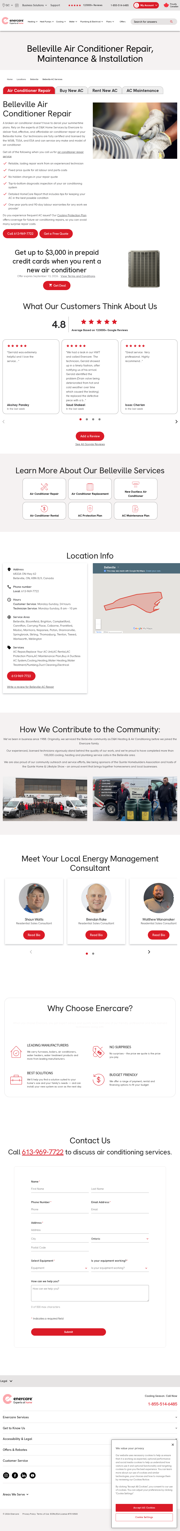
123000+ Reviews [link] (92, 5)
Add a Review (90, 436)
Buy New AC (71, 90)
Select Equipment (42, 1261)
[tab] (87, 954)
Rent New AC (104, 90)
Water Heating (57, 660)
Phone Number (40, 1202)
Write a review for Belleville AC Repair (30, 687)
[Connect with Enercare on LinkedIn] (23, 1475)
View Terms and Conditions (78, 276)
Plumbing (32, 665)
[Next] (149, 951)
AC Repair (19, 652)
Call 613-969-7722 (20, 234)
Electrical (63, 665)
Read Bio (34, 935)
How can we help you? (45, 1281)
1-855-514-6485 (120, 5)
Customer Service (15, 1461)
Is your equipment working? (108, 1261)
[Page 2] (87, 419)
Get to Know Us (14, 1428)
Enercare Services (16, 1417)
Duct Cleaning (48, 665)
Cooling (32, 660)
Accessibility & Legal (17, 1439)
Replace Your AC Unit (39, 652)
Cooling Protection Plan (71, 215)
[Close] (173, 1445)
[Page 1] (80, 419)
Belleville (34, 79)
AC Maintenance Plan (47, 656)
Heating (42, 660)
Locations (21, 79)
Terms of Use (43, 1514)
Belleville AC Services (52, 79)
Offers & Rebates (15, 1450)
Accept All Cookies (144, 1507)
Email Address (100, 1202)
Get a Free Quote (56, 234)
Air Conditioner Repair (29, 90)
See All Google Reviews (90, 444)
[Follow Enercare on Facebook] (15, 1475)
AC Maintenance (143, 90)
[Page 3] (93, 419)
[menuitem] (33, 21)
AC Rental (59, 652)
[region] (90, 376)
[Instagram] (6, 1475)
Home (9, 79)
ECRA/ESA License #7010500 (64, 1514)
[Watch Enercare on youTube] (32, 1475)
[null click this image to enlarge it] (45, 799)
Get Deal (59, 285)
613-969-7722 (30, 591)
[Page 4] (99, 419)
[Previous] (30, 951)
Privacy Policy (29, 1514)
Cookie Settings (144, 1517)
